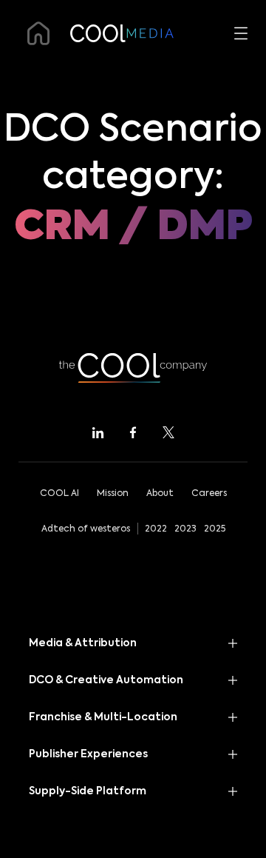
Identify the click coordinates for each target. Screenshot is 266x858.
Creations (48, 345)
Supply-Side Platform (87, 791)
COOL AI (59, 493)
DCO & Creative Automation (104, 258)
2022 (156, 529)
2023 (185, 529)
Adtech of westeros (85, 529)
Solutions (45, 301)
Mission (113, 493)
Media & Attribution (83, 643)
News (34, 388)
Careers (209, 493)
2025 (214, 529)
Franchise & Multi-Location (103, 717)
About (160, 493)
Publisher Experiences (88, 754)
